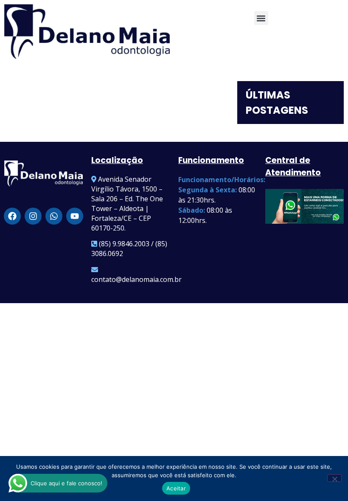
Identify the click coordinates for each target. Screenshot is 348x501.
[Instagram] (33, 216)
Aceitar (176, 488)
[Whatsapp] (53, 216)
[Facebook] (12, 216)
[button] (261, 18)
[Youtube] (74, 216)
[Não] (334, 478)
